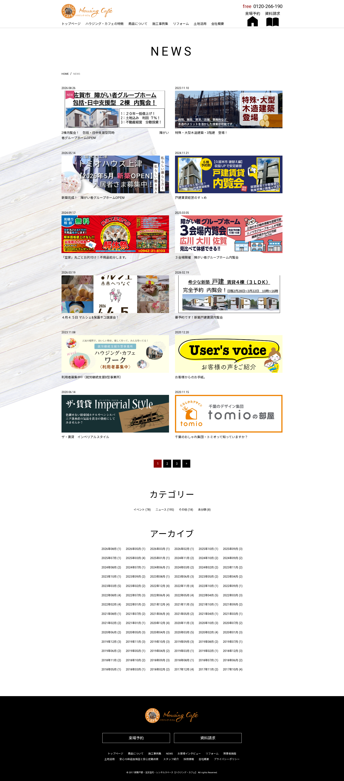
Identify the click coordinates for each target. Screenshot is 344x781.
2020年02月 (206, 632)
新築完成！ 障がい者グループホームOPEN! (93, 198)
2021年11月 (182, 604)
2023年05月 (206, 576)
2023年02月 (133, 586)
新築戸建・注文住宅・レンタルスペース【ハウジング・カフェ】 (165, 772)
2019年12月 (109, 642)
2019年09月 (182, 642)
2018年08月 (182, 660)
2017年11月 (206, 669)
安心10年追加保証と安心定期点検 (138, 759)
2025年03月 (133, 558)
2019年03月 (182, 651)
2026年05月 (133, 549)
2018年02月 (157, 669)
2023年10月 (109, 576)
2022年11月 (182, 586)
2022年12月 (157, 586)
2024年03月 (182, 567)
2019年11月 (133, 642)
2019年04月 (157, 651)
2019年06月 (109, 651)
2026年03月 (157, 549)
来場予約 (136, 738)
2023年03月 (109, 586)
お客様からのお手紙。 (191, 377)
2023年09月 (133, 576)
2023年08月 (157, 576)
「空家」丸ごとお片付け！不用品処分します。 (96, 257)
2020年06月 (109, 632)
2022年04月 (206, 595)
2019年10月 (157, 642)
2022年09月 (230, 586)
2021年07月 (133, 614)
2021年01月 (133, 623)
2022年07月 (133, 595)
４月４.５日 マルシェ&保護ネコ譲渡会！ (90, 317)
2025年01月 (157, 558)
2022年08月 (109, 595)
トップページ (71, 24)
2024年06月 (157, 567)
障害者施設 (229, 753)
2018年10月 (133, 660)
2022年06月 (157, 595)
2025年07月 (109, 558)
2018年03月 (133, 669)
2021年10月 (206, 604)
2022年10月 (206, 586)
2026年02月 (182, 549)
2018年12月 (230, 651)
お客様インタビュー (189, 753)
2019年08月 (206, 642)
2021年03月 (230, 614)
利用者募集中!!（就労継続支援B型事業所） (92, 377)
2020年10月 (206, 623)
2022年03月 (230, 595)
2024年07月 (133, 567)
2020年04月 (157, 632)
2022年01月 (133, 604)
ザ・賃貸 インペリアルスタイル (85, 437)
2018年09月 (157, 660)
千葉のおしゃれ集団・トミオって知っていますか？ (211, 437)
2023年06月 (182, 576)
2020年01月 (230, 632)
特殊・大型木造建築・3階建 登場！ (201, 133)
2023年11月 (230, 567)
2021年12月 (157, 604)
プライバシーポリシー (227, 759)
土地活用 (200, 24)
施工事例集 (160, 24)
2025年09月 (230, 549)
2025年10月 (206, 549)
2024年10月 (206, 558)
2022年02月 (109, 604)
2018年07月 (206, 660)
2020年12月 (157, 623)
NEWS (169, 753)
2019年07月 (230, 642)
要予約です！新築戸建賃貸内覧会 (199, 317)
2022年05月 (182, 595)
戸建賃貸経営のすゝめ (191, 198)
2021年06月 (157, 614)
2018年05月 (109, 669)
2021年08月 (109, 614)
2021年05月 (182, 614)
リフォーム (181, 24)
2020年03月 (182, 632)
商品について (138, 24)
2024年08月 (109, 567)
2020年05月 (133, 632)
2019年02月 (206, 651)
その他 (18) (186, 509)
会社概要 (217, 24)
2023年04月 (230, 576)
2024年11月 (182, 558)
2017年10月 (230, 669)
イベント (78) (142, 509)
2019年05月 (133, 651)
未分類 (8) (204, 509)
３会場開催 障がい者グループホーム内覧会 (206, 257)
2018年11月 (109, 660)
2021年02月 (109, 623)
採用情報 (189, 759)
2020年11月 (182, 623)
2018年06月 (230, 660)
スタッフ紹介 (171, 759)
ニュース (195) (164, 509)
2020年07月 (230, 623)
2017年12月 (182, 669)
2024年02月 (206, 567)
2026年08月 (109, 549)
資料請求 (207, 738)
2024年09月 (230, 558)
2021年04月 (206, 614)
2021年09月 (230, 604)
